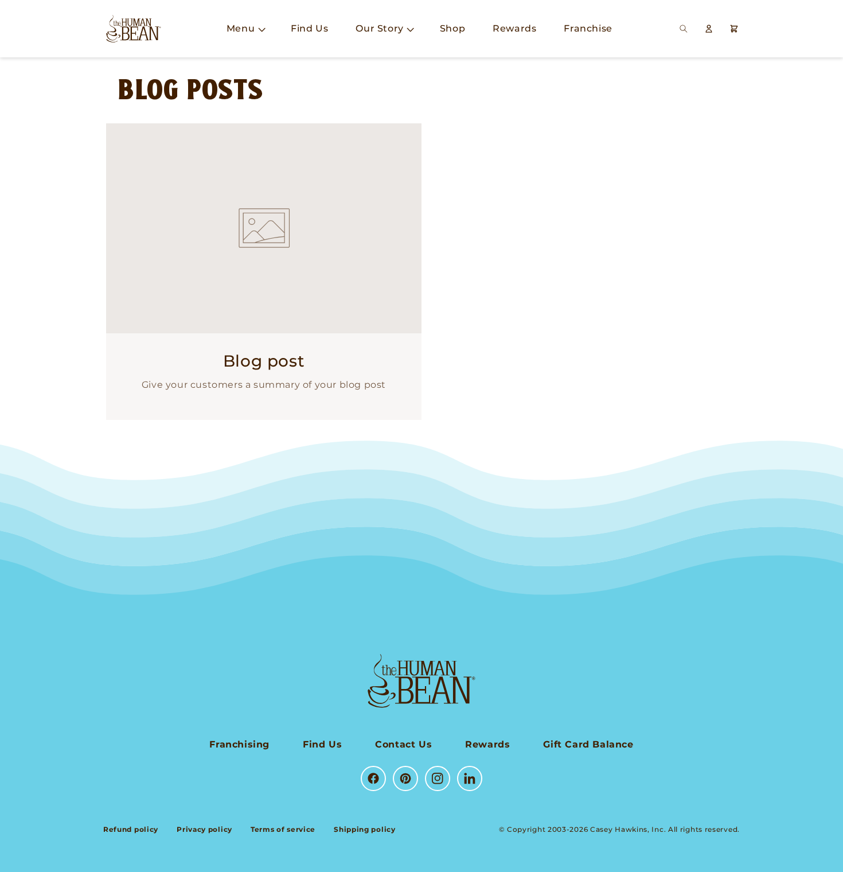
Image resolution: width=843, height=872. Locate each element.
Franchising (239, 744)
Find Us (322, 744)
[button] (245, 29)
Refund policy (130, 829)
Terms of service (283, 829)
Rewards (487, 744)
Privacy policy (204, 829)
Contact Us (403, 744)
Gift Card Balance (588, 744)
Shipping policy (365, 829)
